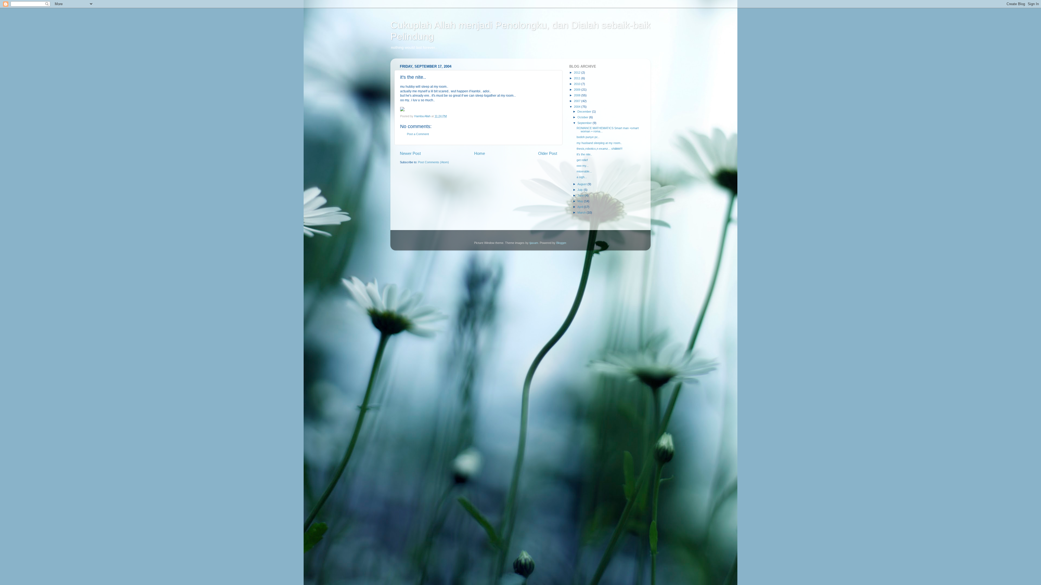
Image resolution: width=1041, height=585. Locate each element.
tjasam (533, 242)
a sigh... (582, 177)
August (582, 184)
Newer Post (410, 153)
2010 (577, 84)
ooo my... (583, 165)
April (580, 206)
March (582, 212)
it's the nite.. (584, 154)
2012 (577, 72)
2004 (577, 106)
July (580, 189)
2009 (577, 89)
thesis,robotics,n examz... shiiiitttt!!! (599, 148)
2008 (577, 95)
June (581, 195)
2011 (577, 78)
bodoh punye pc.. (588, 137)
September (585, 123)
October (583, 117)
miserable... (584, 171)
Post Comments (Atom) (433, 162)
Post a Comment (418, 134)
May (580, 201)
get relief (582, 160)
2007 (577, 101)
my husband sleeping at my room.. (599, 143)
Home (479, 153)
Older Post (547, 153)
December (584, 111)
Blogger (561, 242)
